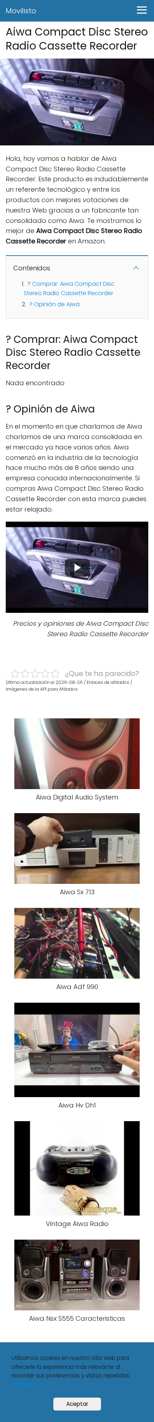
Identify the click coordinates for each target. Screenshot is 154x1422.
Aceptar (77, 1404)
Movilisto (21, 11)
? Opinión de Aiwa (54, 304)
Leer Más (23, 1384)
